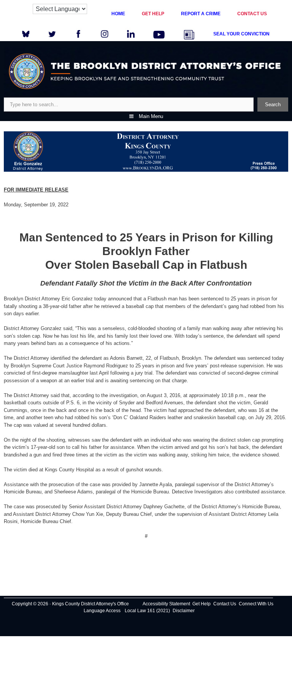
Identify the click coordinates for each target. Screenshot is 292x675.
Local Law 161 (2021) (147, 610)
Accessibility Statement (166, 603)
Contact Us (224, 603)
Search (273, 104)
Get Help (201, 603)
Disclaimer (184, 610)
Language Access (102, 610)
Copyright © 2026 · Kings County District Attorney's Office (70, 603)
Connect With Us (256, 603)
